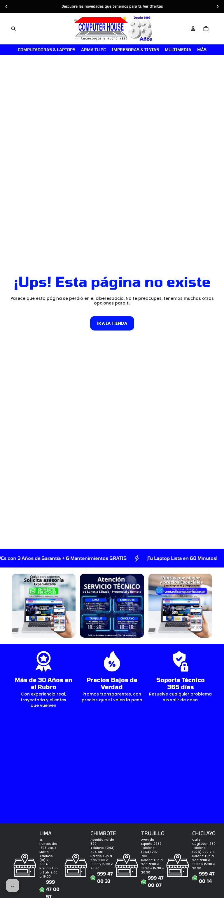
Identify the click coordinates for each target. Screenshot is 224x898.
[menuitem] (201, 49)
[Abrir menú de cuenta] (193, 28)
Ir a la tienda (112, 323)
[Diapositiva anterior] (6, 6)
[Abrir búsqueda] (13, 28)
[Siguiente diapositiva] (217, 6)
